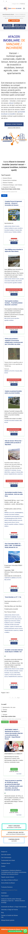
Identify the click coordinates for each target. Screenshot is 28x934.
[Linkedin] (6, 1)
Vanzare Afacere (7, 178)
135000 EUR (14, 769)
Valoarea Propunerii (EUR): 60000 (14, 289)
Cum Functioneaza (6, 857)
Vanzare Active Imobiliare (10, 180)
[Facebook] (3, 1)
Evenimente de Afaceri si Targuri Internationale (13, 906)
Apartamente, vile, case (9, 707)
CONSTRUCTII (7, 470)
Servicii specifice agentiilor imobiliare (13, 282)
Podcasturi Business (7, 887)
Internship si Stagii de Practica (9, 909)
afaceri (11, 103)
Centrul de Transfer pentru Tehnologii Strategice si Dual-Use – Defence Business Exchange (13, 900)
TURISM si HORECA (16, 232)
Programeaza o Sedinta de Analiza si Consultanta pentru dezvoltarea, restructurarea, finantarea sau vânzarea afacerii (13, 872)
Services (16, 628)
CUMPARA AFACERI (14, 840)
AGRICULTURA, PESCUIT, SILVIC (11, 226)
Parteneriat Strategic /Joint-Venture (12, 185)
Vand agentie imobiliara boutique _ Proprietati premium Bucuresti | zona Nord (13, 302)
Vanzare (5, 714)
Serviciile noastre (6, 854)
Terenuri (5, 709)
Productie (17, 230)
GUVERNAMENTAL (19, 512)
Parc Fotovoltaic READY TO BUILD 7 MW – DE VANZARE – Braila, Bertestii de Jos (13, 545)
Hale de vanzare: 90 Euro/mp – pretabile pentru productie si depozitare (13, 442)
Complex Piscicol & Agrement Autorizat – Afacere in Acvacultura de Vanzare (13, 203)
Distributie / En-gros (16, 470)
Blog (2, 912)
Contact (3, 866)
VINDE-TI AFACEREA (14, 826)
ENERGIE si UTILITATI (9, 370)
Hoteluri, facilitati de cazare (10, 228)
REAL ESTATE (19, 280)
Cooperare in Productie (9, 187)
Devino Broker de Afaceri (8, 883)
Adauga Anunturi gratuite (7, 920)
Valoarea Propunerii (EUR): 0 (14, 379)
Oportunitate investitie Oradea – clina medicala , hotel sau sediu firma (14, 494)
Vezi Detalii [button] (14, 242)
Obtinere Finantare (8, 182)
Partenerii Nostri (5, 863)
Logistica (13, 472)
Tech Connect (4, 896)
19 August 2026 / (18, 3)
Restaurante (11, 628)
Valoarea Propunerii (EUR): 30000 (14, 327)
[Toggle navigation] (24, 8)
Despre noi (4, 851)
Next (18, 697)
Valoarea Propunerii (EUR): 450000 (14, 481)
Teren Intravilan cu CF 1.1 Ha (13, 597)
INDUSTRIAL (7, 472)
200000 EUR (14, 810)
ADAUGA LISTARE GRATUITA (14, 127)
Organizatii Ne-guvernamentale (11, 516)
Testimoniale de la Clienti (8, 860)
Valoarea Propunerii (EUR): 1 (14, 429)
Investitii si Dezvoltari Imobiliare (11, 420)
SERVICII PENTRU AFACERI (10, 520)
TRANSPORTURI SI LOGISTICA (15, 474)
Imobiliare (4, 893)
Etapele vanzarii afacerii (7, 877)
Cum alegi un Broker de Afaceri (9, 880)
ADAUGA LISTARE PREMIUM (14, 124)
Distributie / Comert (18, 670)
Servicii (10, 232)
